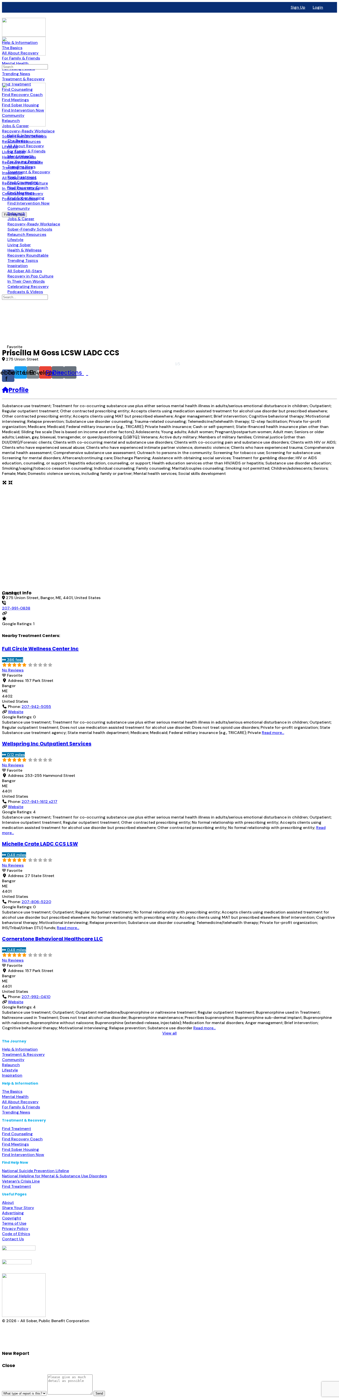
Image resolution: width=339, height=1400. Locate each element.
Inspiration (12, 1075)
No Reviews (13, 670)
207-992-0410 (36, 996)
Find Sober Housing (20, 1149)
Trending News (16, 1112)
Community (13, 1059)
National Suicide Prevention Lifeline (35, 1170)
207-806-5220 (36, 901)
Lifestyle (10, 1070)
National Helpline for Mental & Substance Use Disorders (54, 1176)
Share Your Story (18, 1207)
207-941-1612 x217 (39, 801)
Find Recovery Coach (22, 1139)
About (8, 1202)
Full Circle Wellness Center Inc (40, 648)
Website (15, 711)
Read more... (273, 732)
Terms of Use (14, 1223)
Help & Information (20, 1049)
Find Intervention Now (23, 1154)
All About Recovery (20, 1101)
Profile (19, 390)
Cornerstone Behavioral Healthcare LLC (52, 938)
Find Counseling (17, 1133)
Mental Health (15, 1096)
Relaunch (11, 1064)
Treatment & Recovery (23, 1054)
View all (169, 1033)
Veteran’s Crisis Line (21, 1181)
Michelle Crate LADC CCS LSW (40, 843)
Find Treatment (16, 1128)
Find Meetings (15, 1144)
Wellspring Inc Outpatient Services (46, 743)
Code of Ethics (16, 1233)
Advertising (13, 1213)
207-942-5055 (36, 706)
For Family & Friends (21, 1107)
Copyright (11, 1218)
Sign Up (298, 7)
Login (318, 7)
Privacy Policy (15, 1228)
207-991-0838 (16, 608)
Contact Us (13, 1239)
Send (99, 1393)
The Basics (12, 1091)
